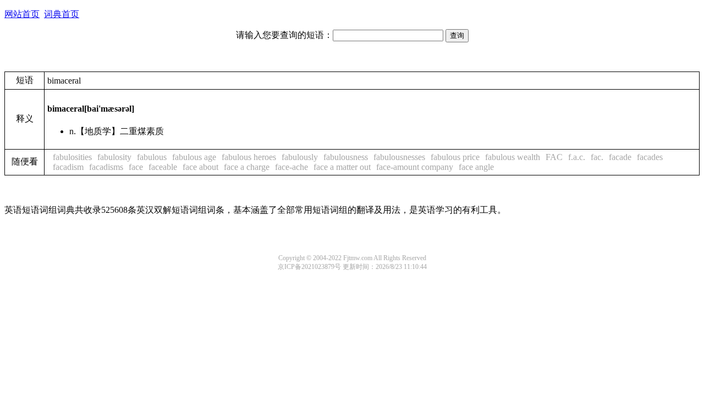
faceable (162, 167)
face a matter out (342, 167)
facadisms (106, 167)
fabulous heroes (249, 157)
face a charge (247, 167)
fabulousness (345, 157)
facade (620, 157)
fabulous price (455, 157)
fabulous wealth (512, 157)
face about (200, 167)
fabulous (152, 157)
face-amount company (414, 167)
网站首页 (22, 14)
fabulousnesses (399, 157)
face (136, 167)
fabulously (300, 157)
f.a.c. (576, 157)
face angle (476, 167)
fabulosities (72, 157)
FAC (554, 157)
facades (650, 157)
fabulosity (114, 157)
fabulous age (194, 157)
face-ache (291, 167)
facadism (68, 167)
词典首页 (61, 14)
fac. (597, 157)
